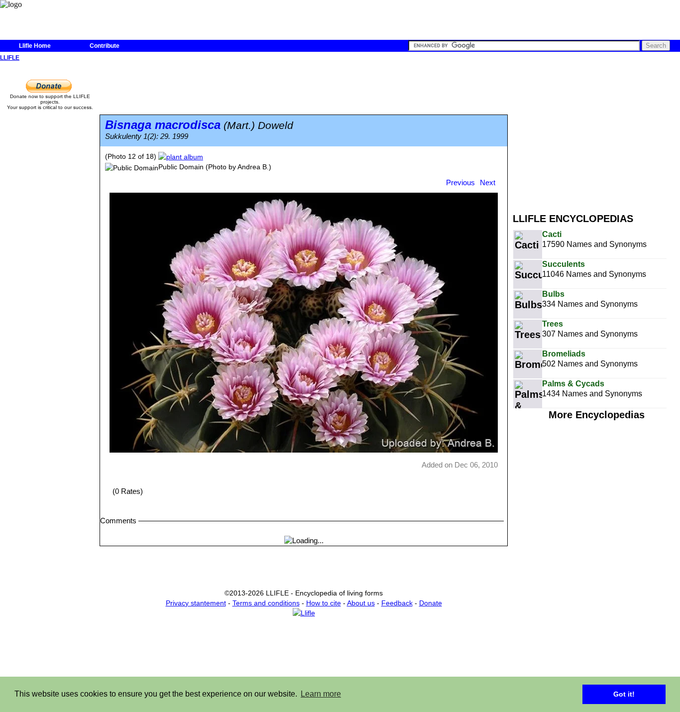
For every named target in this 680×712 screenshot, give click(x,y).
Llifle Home (35, 45)
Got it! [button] (624, 694)
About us (361, 603)
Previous (460, 182)
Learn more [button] (321, 694)
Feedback (397, 603)
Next (487, 182)
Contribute (104, 45)
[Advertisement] (596, 133)
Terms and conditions (266, 603)
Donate (430, 603)
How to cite (323, 603)
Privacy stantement (196, 603)
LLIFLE (9, 57)
